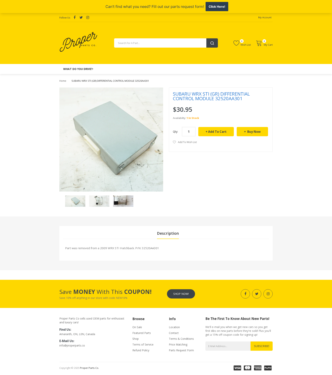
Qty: (175, 131)
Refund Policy (140, 350)
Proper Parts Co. (89, 368)
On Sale (137, 327)
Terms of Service (143, 344)
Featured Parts (141, 333)
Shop (135, 339)
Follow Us (64, 17)
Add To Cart (217, 131)
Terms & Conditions (181, 339)
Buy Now (254, 131)
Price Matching (178, 344)
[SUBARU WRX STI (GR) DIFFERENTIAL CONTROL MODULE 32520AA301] (75, 201)
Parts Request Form (181, 350)
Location (174, 327)
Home (62, 80)
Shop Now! (181, 294)
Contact (174, 333)
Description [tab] (168, 233)
